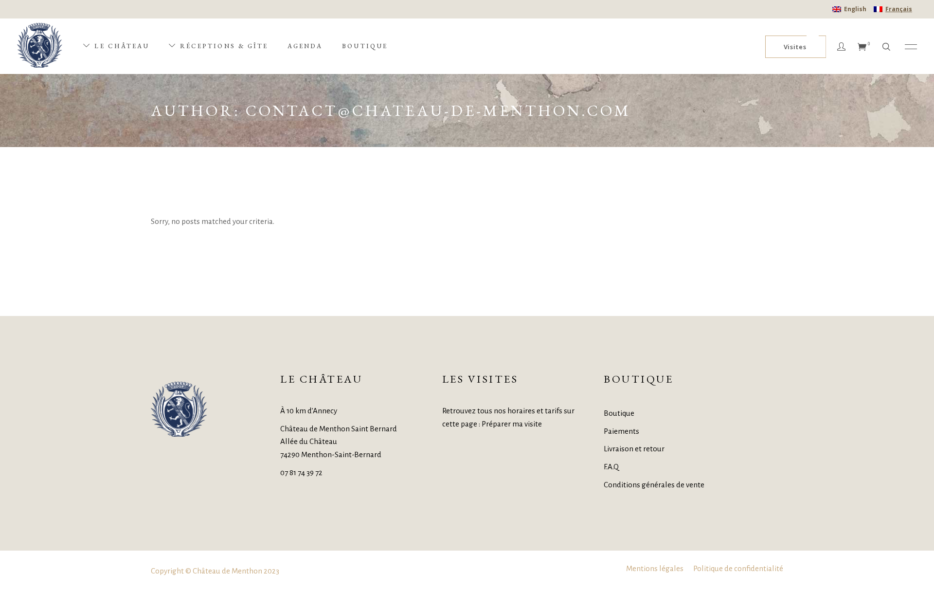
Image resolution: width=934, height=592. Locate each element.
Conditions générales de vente (654, 485)
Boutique (619, 413)
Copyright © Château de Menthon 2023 (215, 571)
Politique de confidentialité (738, 568)
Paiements (621, 431)
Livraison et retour (634, 448)
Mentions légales (654, 568)
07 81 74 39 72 (301, 472)
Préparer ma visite (512, 424)
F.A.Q (611, 466)
